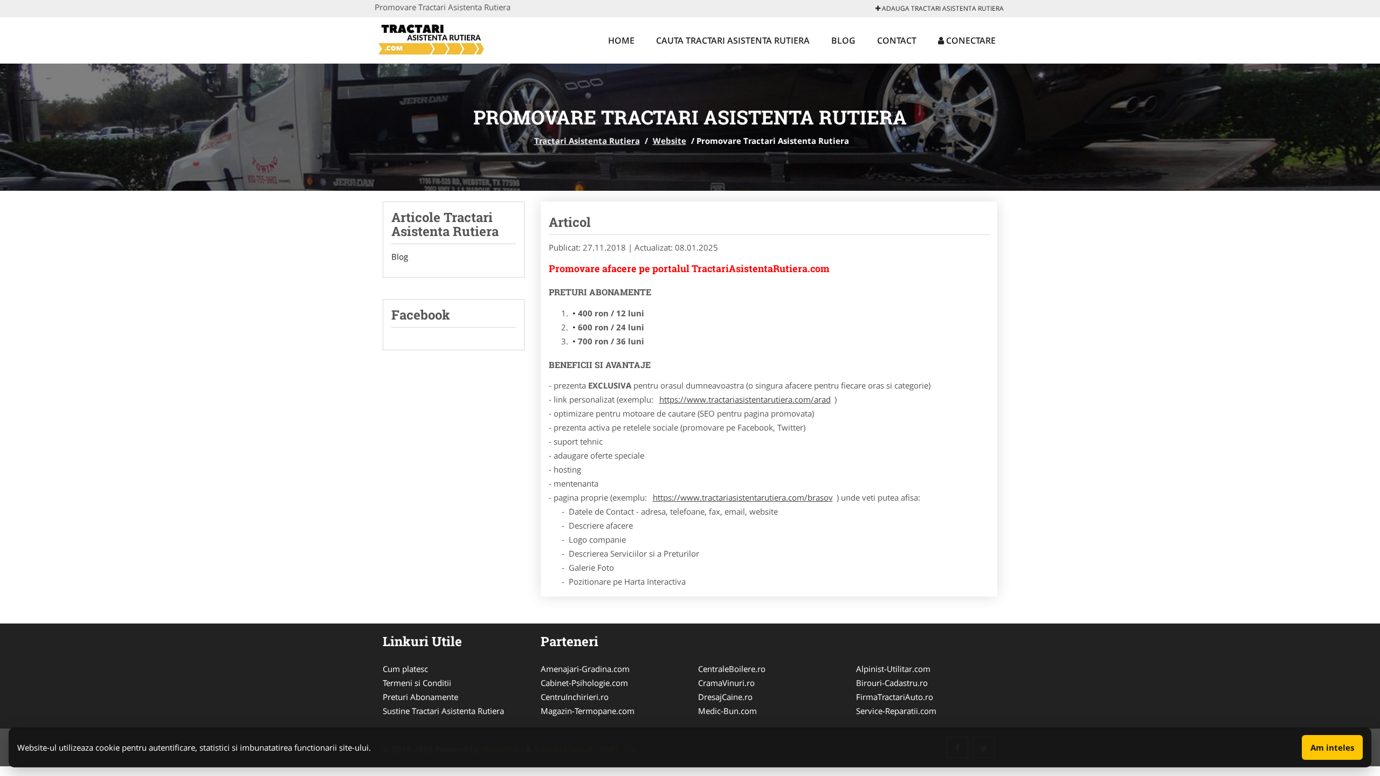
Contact (896, 40)
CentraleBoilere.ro (731, 668)
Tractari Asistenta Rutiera (587, 140)
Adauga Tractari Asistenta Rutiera (942, 8)
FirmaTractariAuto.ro (894, 696)
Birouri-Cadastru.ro (892, 682)
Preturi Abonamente (420, 696)
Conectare (970, 40)
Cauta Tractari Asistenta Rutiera (733, 40)
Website (669, 140)
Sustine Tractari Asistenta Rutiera (443, 710)
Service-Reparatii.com (896, 710)
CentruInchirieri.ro (575, 696)
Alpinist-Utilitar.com (893, 668)
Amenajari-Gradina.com (585, 668)
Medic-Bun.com (727, 710)
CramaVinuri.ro (726, 682)
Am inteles (1332, 747)
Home (621, 40)
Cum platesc (405, 668)
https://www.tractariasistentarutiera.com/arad (745, 399)
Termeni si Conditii (417, 682)
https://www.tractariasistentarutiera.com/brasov (743, 497)
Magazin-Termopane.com (587, 710)
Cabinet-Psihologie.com (584, 682)
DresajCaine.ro (725, 696)
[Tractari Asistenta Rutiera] (445, 38)
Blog (843, 40)
